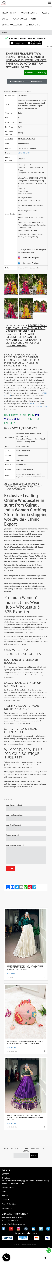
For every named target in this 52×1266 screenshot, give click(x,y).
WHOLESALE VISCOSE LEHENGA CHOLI (25, 330)
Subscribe (34, 1155)
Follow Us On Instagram (30, 257)
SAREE (5, 18)
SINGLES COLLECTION (12, 24)
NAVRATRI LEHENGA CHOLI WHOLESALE (23, 341)
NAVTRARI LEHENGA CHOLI (22, 334)
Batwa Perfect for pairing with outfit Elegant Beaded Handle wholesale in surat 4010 (25, 1042)
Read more (11, 974)
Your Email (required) (13, 825)
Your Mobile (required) (14, 815)
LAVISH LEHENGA (24, 153)
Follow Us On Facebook (30, 263)
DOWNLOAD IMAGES (17, 81)
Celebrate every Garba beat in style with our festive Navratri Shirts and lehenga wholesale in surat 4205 (25, 968)
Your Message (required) (15, 845)
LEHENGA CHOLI (33, 24)
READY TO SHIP (9, 12)
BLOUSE (45, 12)
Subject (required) (12, 835)
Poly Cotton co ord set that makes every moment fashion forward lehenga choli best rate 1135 (25, 1117)
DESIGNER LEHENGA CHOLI (22, 337)
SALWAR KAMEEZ (19, 18)
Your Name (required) (14, 805)
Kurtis (33, 18)
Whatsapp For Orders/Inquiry (36, 73)
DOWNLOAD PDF (37, 81)
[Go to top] (45, 1258)
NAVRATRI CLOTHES (29, 12)
